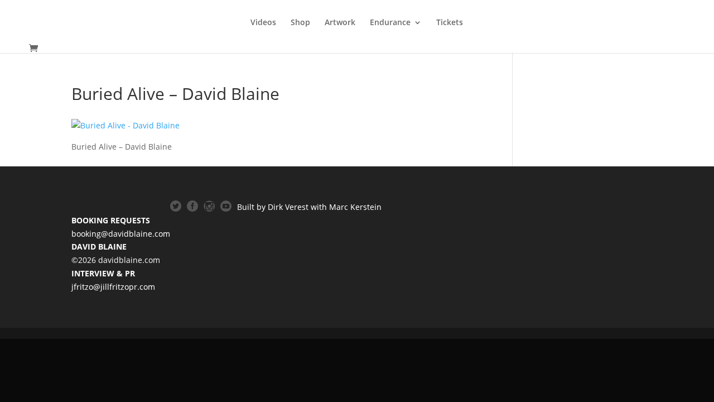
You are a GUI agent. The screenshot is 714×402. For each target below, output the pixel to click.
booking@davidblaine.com (120, 233)
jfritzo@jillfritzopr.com (113, 286)
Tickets (449, 22)
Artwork (340, 22)
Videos (263, 22)
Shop (300, 22)
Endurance (390, 22)
